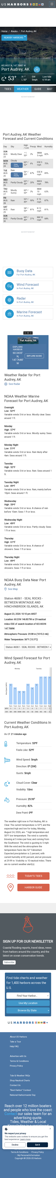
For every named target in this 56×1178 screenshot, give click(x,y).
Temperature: (24, 743)
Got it (37, 1145)
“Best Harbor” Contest (20, 1090)
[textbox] (28, 996)
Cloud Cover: (23, 782)
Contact (11, 1114)
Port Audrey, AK (28, 31)
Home (4, 31)
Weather (23, 88)
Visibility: (21, 789)
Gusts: (20, 773)
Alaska (14, 31)
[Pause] (28, 333)
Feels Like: (22, 749)
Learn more (25, 1139)
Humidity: (21, 805)
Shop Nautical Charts (20, 1080)
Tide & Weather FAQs (20, 1075)
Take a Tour (15, 1041)
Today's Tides (33, 875)
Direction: (21, 766)
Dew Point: (22, 812)
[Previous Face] (25, 333)
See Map (13, 589)
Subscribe (9, 962)
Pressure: (21, 799)
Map (49, 88)
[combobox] (28, 995)
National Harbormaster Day (22, 1095)
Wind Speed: (23, 759)
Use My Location (28, 1003)
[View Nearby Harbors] (37, 69)
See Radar (14, 383)
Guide (37, 88)
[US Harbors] (22, 3)
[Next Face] (31, 333)
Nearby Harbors (13, 37)
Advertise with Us (18, 1056)
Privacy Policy (16, 1066)
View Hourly (16, 165)
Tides (7, 88)
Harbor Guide (33, 887)
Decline (15, 1145)
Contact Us (15, 1085)
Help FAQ (14, 1046)
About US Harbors (18, 1036)
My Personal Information (29, 1155)
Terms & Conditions (19, 1061)
